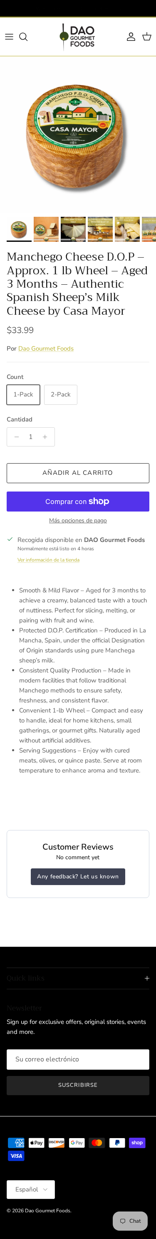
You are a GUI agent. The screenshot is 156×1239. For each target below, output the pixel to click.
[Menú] (9, 37)
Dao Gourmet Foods (46, 348)
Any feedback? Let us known (78, 876)
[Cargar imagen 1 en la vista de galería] (78, 134)
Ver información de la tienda (48, 560)
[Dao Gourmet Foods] (78, 37)
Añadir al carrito (77, 473)
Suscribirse (77, 1085)
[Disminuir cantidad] (14, 437)
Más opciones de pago (78, 520)
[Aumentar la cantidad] (47, 437)
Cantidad (19, 419)
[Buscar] (27, 37)
